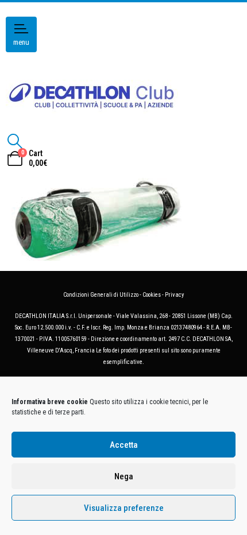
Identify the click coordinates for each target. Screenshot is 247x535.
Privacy (174, 294)
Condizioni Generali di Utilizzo (100, 294)
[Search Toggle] (15, 141)
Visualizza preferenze (124, 508)
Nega (123, 476)
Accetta (124, 445)
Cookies (151, 294)
